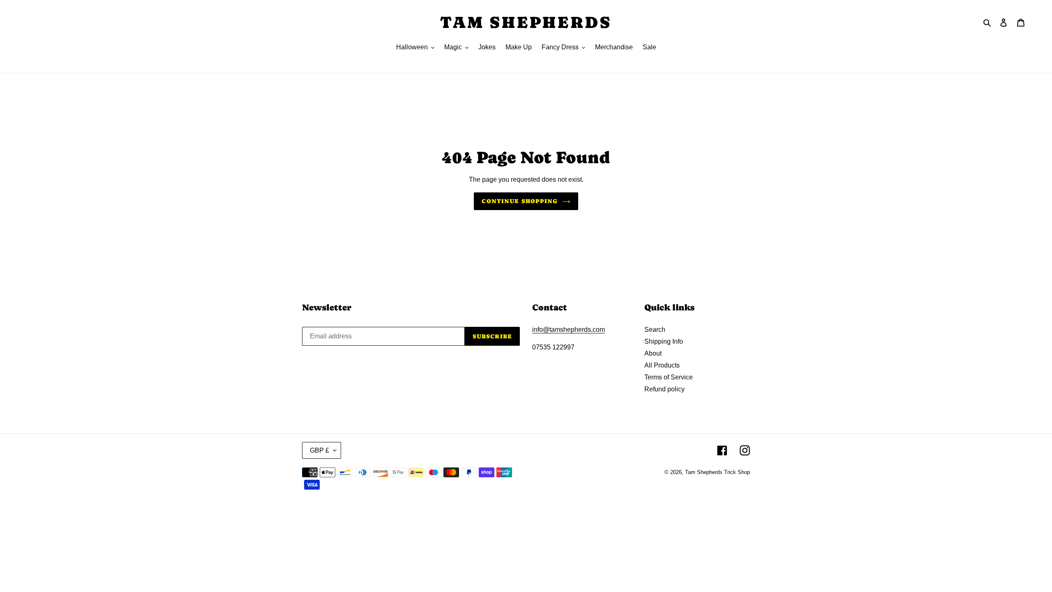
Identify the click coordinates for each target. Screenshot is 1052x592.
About (653, 353)
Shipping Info (663, 341)
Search (654, 329)
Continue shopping (520, 201)
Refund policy (664, 389)
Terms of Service (668, 377)
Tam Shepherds (526, 22)
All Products (662, 365)
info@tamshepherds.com (568, 329)
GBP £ (319, 450)
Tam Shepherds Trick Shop (717, 472)
